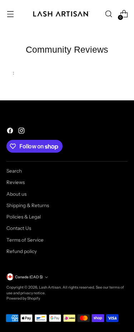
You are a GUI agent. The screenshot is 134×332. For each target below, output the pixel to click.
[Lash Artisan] (61, 14)
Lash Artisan (50, 287)
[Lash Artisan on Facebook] (10, 131)
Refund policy (21, 251)
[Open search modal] (108, 14)
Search (14, 171)
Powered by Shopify (23, 298)
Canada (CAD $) (29, 277)
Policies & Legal (23, 217)
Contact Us (18, 228)
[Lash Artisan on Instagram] (22, 131)
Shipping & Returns (27, 205)
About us (16, 194)
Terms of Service (25, 240)
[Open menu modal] (10, 14)
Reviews (15, 182)
